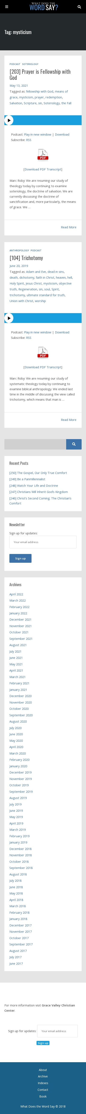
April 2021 (16, 670)
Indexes (43, 1083)
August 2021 (18, 645)
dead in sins (56, 272)
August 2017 (18, 951)
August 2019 (18, 798)
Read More (68, 227)
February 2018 (19, 913)
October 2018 (19, 862)
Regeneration (27, 289)
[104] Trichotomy (26, 258)
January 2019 (18, 842)
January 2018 (18, 919)
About (43, 1070)
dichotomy (26, 277)
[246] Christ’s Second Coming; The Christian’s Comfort (40, 500)
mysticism (26, 97)
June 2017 (16, 963)
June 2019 (16, 811)
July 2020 (15, 728)
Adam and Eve (36, 272)
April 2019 (16, 823)
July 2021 (15, 651)
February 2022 (19, 607)
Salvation (16, 103)
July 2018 (15, 881)
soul (47, 289)
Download (62, 134)
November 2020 (20, 702)
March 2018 (17, 906)
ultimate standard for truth (46, 295)
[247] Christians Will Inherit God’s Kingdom (38, 492)
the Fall (66, 103)
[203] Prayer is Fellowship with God (40, 74)
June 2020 (16, 734)
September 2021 (21, 639)
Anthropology (19, 250)
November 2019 (20, 779)
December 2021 (20, 619)
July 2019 (15, 804)
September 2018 (21, 868)
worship (40, 301)
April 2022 (16, 594)
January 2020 (18, 766)
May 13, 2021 (19, 86)
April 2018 (16, 900)
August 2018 (18, 874)
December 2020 (20, 696)
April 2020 (16, 747)
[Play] (43, 120)
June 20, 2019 (19, 266)
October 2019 (19, 785)
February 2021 (19, 683)
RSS (28, 140)
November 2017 (20, 932)
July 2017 (15, 957)
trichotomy (17, 295)
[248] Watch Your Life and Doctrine (33, 486)
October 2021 (19, 632)
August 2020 (18, 721)
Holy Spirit (17, 283)
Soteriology (30, 64)
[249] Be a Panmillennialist (27, 479)
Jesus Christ (34, 283)
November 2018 (20, 855)
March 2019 (17, 830)
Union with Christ (21, 301)
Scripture (30, 103)
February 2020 (19, 760)
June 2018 (16, 887)
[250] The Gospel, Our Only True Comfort (38, 473)
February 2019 (19, 836)
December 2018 (20, 849)
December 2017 (20, 925)
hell (69, 277)
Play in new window (37, 134)
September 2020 (21, 715)
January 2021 (18, 690)
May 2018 (16, 893)
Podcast (15, 64)
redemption (54, 97)
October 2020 (19, 709)
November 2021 (20, 626)
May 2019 (16, 817)
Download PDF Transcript (43, 169)
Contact (43, 1090)
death (14, 277)
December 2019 (20, 772)
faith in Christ (45, 277)
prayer (39, 97)
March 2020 (17, 753)
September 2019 (21, 792)
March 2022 (17, 600)
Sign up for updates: (22, 1031)
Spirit (55, 289)
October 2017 (19, 938)
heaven (61, 277)
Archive (43, 1076)
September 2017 (21, 944)
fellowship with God (39, 91)
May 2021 (16, 664)
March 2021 (17, 677)
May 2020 (16, 741)
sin (40, 103)
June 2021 (16, 658)
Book (43, 1096)
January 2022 (18, 613)
